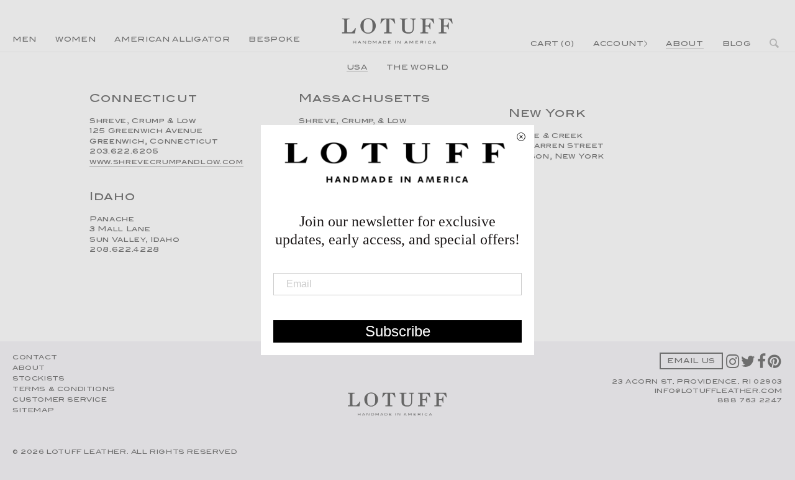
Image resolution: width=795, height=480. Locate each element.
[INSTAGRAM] (733, 365)
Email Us (691, 361)
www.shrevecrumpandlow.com (166, 162)
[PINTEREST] (775, 365)
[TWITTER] (749, 365)
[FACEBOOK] (762, 365)
